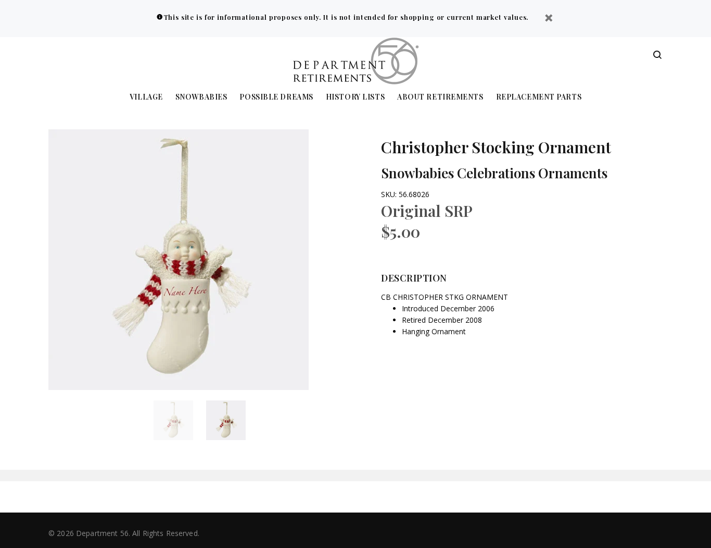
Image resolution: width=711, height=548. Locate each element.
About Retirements (440, 97)
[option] (180, 420)
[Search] (657, 55)
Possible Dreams (276, 97)
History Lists (355, 97)
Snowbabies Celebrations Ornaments (494, 173)
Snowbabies (201, 97)
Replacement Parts (539, 97)
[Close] (548, 19)
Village (146, 97)
